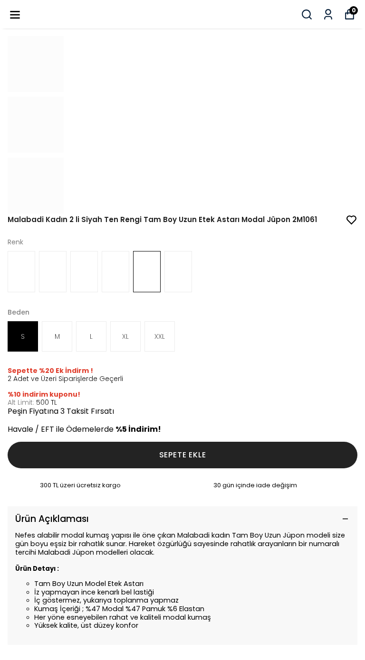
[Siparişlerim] (328, 14)
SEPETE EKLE (182, 454)
